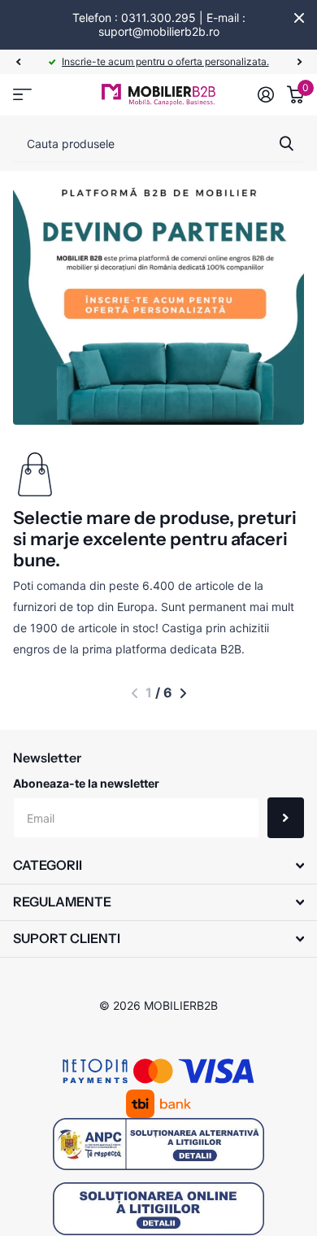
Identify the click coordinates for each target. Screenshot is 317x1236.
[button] (18, 62)
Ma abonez (285, 817)
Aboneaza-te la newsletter (86, 783)
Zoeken (286, 143)
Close (299, 18)
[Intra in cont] (266, 94)
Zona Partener (22, 95)
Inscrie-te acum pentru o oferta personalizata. (165, 61)
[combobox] (158, 143)
